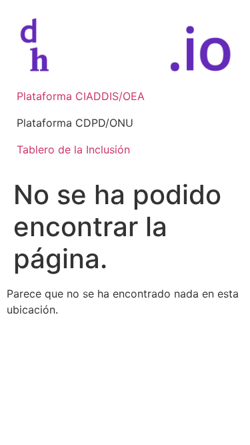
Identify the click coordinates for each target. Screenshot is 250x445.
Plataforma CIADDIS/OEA (81, 96)
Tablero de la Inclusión (73, 149)
